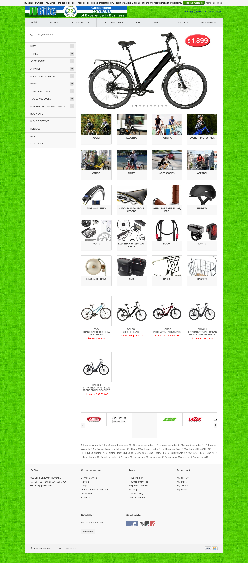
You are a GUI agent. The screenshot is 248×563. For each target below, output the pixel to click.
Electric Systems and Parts (47, 106)
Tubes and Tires (40, 91)
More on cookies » (215, 3)
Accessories (38, 61)
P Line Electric (90, 457)
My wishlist (182, 489)
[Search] (31, 34)
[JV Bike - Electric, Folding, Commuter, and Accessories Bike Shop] (97, 11)
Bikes (33, 46)
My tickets (182, 485)
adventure (141, 457)
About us (160, 22)
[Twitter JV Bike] (135, 523)
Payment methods (138, 481)
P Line (210, 452)
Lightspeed (73, 548)
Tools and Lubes (40, 98)
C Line (136, 449)
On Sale (53, 22)
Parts (34, 83)
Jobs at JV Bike (137, 497)
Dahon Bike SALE (200, 449)
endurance (173, 457)
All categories (113, 22)
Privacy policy (136, 477)
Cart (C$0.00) (195, 11)
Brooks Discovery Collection (113, 449)
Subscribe (88, 531)
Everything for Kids (42, 76)
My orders (182, 481)
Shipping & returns (139, 485)
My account (215, 11)
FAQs (139, 22)
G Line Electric (155, 452)
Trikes (34, 53)
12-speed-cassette (144, 445)
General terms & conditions (95, 489)
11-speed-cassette (119, 445)
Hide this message (194, 3)
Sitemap (133, 489)
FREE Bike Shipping (93, 452)
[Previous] (83, 425)
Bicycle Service (39, 121)
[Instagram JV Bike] (152, 523)
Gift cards (37, 143)
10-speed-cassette (93, 445)
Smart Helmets (110, 457)
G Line (140, 452)
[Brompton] (94, 419)
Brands (35, 136)
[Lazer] (170, 419)
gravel (187, 457)
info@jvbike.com (43, 485)
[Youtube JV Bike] (146, 523)
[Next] (215, 425)
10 (166, 106)
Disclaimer (86, 493)
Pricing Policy (136, 493)
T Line (127, 457)
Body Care (36, 113)
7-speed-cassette (169, 445)
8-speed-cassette (193, 445)
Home (34, 22)
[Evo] (144, 419)
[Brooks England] (119, 425)
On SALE (196, 452)
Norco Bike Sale (177, 452)
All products (80, 22)
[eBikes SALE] (149, 70)
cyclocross (157, 457)
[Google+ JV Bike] (141, 523)
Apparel (35, 68)
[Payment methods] (208, 548)
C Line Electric (153, 449)
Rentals (35, 128)
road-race (201, 457)
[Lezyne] (195, 419)
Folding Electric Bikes (120, 452)
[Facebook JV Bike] (129, 523)
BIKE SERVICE (208, 22)
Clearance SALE (176, 449)
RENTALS (183, 22)
